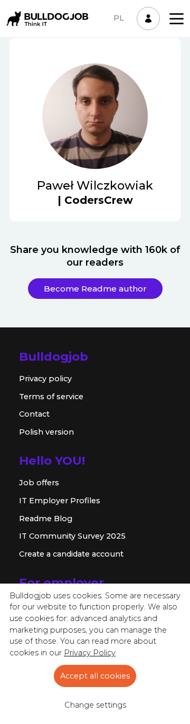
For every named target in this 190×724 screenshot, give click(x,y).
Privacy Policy (90, 652)
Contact (34, 414)
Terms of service (51, 396)
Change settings (95, 705)
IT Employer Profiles (59, 500)
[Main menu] (176, 18)
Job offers (39, 482)
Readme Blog (45, 518)
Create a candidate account (71, 554)
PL (118, 18)
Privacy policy (45, 378)
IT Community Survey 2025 (72, 536)
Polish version (46, 432)
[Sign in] (148, 18)
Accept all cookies (95, 676)
